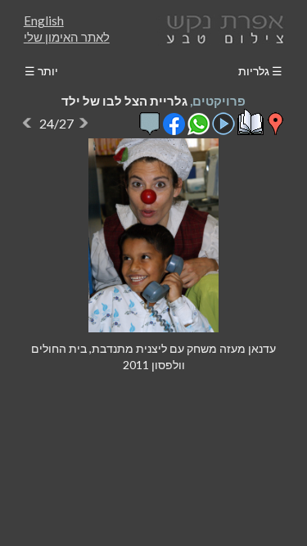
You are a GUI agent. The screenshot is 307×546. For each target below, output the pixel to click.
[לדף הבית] (221, 27)
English (44, 20)
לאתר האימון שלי (67, 36)
